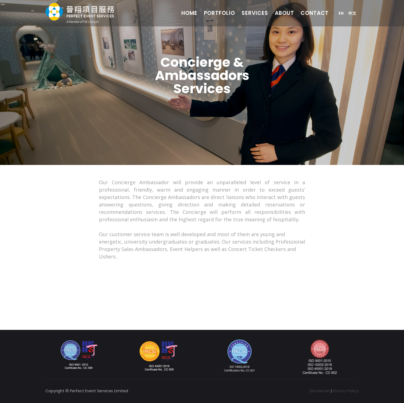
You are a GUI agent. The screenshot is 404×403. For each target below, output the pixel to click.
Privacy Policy (346, 391)
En (341, 13)
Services (255, 13)
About (284, 13)
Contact (315, 13)
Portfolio (219, 13)
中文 (352, 13)
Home (189, 13)
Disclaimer (319, 391)
